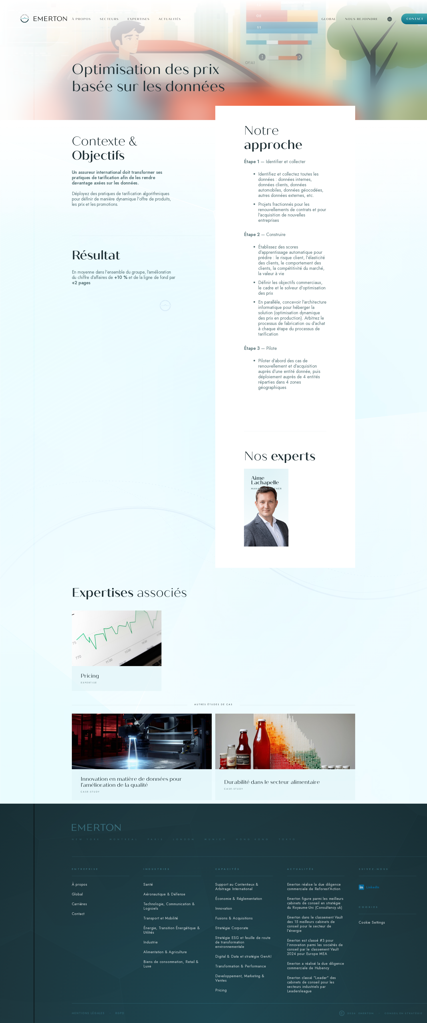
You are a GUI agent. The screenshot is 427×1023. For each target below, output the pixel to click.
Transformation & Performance (240, 966)
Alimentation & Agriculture (165, 952)
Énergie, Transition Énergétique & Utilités (171, 930)
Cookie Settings (372, 922)
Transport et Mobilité (160, 918)
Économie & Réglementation (238, 898)
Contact (415, 19)
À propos (79, 884)
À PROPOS (81, 19)
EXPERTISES (139, 19)
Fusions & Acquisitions (234, 918)
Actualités (170, 19)
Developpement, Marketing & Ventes (239, 978)
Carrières (79, 904)
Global (329, 19)
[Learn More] (266, 508)
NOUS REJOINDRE (361, 19)
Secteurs (109, 19)
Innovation (223, 908)
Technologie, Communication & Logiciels (169, 906)
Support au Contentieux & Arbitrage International (236, 886)
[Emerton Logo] (34, 17)
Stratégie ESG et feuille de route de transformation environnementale (242, 942)
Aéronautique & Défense (164, 894)
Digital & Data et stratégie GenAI (243, 956)
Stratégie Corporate (231, 928)
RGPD (120, 1013)
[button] (389, 23)
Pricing (221, 990)
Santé (148, 884)
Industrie (150, 942)
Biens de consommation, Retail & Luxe (171, 964)
